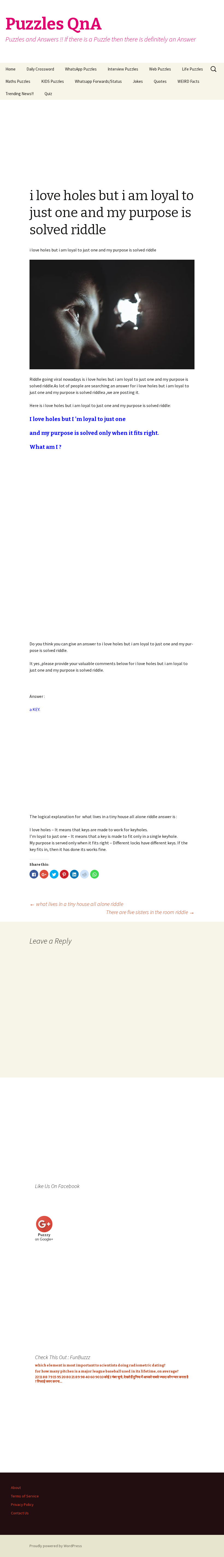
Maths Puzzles (17, 81)
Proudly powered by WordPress (56, 1545)
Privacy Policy (22, 1504)
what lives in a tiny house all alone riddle (76, 903)
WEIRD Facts (188, 81)
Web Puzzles (160, 69)
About (16, 1487)
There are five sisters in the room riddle (150, 912)
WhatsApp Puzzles (81, 69)
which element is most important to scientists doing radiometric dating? (100, 1365)
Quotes (160, 81)
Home (10, 69)
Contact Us (20, 1513)
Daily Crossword (40, 69)
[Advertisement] (112, 138)
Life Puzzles (192, 69)
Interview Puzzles (123, 69)
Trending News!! (19, 93)
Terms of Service (25, 1496)
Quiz (48, 93)
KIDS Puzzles (52, 81)
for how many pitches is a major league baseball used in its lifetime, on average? (106, 1371)
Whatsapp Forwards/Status (98, 81)
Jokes (138, 81)
